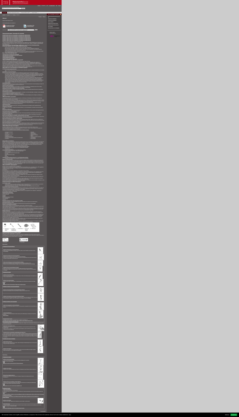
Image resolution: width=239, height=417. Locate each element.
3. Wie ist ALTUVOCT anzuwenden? (7, 56)
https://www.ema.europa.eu (6, 202)
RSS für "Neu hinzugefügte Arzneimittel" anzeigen (60, 14)
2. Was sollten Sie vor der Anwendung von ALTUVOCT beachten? (12, 55)
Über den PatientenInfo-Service (13, 12)
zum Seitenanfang (43, 411)
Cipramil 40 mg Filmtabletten (52, 18)
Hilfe (56, 5)
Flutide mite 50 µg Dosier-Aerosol (53, 23)
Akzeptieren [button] (233, 414)
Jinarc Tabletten (50, 26)
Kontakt (59, 5)
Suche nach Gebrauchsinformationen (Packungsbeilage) (10, 7)
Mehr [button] (70, 414)
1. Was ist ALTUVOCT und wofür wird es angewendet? (10, 54)
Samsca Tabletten (50, 21)
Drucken (44, 16)
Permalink (40, 16)
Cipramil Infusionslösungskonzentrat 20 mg (54, 17)
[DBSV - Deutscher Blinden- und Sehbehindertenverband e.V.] (55, 37)
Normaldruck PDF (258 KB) (10, 25)
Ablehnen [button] (227, 414)
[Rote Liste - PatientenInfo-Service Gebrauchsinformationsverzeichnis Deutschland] (15, 4)
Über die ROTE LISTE (25, 12)
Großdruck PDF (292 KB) (10, 26)
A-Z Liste (4, 12)
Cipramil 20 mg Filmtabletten (52, 20)
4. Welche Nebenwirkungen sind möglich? (8, 57)
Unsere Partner (34, 12)
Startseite (39, 5)
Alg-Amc (14, 14)
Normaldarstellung (52, 5)
